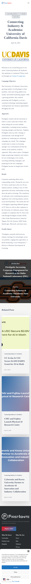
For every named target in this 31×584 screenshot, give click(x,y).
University (16, 17)
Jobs (17, 541)
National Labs (5, 541)
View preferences (15, 577)
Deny (15, 572)
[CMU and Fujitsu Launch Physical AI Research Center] (15, 405)
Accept (15, 567)
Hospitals (4, 544)
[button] (28, 551)
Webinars (18, 544)
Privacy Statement (15, 581)
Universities (5, 538)
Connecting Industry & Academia (16, 13)
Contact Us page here (18, 76)
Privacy (18, 547)
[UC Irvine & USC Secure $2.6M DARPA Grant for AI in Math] (15, 344)
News (17, 538)
